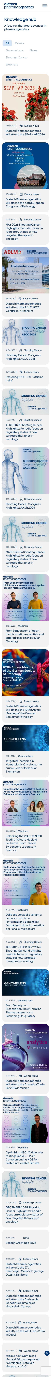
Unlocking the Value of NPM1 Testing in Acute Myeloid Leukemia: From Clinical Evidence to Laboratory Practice (24, 843)
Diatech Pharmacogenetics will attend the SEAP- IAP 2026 (25, 132)
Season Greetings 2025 (21, 1268)
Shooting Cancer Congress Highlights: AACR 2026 (23, 505)
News (33, 50)
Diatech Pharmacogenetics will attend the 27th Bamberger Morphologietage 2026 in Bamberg (25, 1321)
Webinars (12, 64)
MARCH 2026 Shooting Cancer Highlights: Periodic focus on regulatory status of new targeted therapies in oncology (25, 559)
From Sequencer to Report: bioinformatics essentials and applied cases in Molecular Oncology (25, 636)
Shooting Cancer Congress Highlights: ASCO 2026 (23, 356)
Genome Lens (15, 50)
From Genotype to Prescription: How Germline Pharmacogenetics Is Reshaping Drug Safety (23, 1010)
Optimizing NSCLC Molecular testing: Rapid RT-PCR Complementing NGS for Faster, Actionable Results (24, 1158)
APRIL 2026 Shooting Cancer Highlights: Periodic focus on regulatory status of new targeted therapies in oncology (24, 432)
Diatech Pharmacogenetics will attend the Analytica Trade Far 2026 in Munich (25, 1084)
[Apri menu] (44, 6)
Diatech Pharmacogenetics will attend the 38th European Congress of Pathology (25, 202)
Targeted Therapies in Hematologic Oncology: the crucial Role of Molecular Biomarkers (24, 766)
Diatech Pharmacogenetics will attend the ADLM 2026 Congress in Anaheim (23, 307)
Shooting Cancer (16, 57)
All (7, 43)
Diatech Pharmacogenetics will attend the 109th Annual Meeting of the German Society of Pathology (23, 711)
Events (19, 43)
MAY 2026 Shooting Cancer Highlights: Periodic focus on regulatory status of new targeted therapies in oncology (24, 231)
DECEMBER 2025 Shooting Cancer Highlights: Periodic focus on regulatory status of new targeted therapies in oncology (24, 1214)
